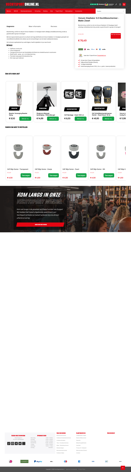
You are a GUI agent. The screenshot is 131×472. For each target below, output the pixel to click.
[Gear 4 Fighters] (75, 373)
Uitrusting (37, 11)
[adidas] (75, 340)
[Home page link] (22, 4)
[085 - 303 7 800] (9, 443)
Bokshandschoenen (26, 11)
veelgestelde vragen (81, 435)
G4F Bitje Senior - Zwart (71, 169)
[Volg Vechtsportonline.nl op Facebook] (24, 443)
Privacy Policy (81, 469)
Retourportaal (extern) (81, 450)
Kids (51, 11)
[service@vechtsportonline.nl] (12, 443)
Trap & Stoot (59, 11)
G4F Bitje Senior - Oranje (43, 169)
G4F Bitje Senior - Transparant (17, 169)
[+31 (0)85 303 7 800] (116, 4)
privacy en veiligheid (81, 448)
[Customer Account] (120, 4)
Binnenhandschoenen (62, 450)
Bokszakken (69, 11)
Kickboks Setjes (60, 453)
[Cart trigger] (124, 4)
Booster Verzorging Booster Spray (18, 114)
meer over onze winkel (41, 224)
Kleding (45, 11)
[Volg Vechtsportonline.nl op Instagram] (20, 443)
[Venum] (75, 275)
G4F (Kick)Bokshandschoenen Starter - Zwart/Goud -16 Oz (102, 114)
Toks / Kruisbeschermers (62, 443)
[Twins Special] (75, 324)
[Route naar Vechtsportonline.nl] (16, 443)
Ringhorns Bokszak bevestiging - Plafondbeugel (46, 114)
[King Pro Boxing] (75, 307)
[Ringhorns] (75, 421)
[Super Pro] (75, 356)
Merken (9, 11)
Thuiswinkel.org (101, 55)
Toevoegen (26, 175)
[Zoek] (124, 11)
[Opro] (75, 405)
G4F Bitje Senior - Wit (97, 169)
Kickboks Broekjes (61, 440)
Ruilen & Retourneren (81, 438)
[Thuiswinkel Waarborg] (109, 4)
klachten (78, 445)
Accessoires (78, 11)
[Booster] (75, 259)
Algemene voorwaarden (71, 469)
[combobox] (111, 11)
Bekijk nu (25, 118)
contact (78, 453)
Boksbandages (60, 448)
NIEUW (16, 11)
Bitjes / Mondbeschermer (63, 445)
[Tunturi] (75, 389)
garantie (78, 440)
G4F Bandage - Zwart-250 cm (74, 115)
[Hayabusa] (75, 291)
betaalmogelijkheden (81, 443)
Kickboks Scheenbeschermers (64, 438)
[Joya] (75, 242)
